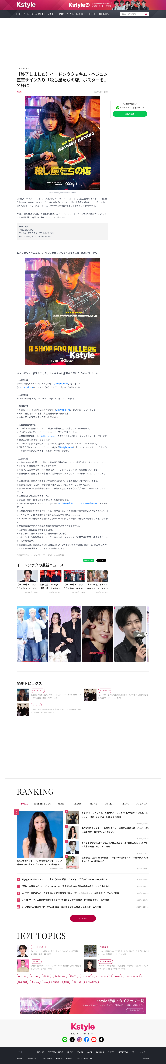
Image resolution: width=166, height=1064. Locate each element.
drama (60, 14)
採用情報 (69, 1058)
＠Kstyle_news (61, 383)
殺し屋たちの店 (59, 976)
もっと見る (83, 918)
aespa (46, 982)
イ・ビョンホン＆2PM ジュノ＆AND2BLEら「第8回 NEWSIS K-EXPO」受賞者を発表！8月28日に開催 (114, 844)
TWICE (66, 982)
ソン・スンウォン (102, 976)
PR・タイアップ (138, 1052)
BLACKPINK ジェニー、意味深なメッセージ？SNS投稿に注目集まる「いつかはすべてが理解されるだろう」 (40, 862)
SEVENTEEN (22, 982)
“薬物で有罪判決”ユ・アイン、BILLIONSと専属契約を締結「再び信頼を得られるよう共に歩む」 (67, 886)
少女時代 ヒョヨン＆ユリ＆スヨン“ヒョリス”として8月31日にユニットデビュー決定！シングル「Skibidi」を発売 (114, 814)
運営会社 (19, 1058)
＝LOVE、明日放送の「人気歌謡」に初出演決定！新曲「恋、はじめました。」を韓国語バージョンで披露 (70, 893)
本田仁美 (56, 982)
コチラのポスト (26, 387)
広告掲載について (32, 1058)
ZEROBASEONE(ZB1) (132, 976)
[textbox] (134, 14)
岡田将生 (73, 976)
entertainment (36, 14)
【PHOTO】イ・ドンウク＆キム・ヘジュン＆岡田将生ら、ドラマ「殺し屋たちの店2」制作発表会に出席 (74, 586)
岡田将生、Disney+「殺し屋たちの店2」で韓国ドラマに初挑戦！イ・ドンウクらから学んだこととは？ (50, 586)
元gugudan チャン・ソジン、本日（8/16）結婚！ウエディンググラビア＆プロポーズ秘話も (65, 879)
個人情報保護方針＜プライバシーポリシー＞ (78, 503)
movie (70, 14)
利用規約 (59, 1058)
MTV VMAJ (34, 976)
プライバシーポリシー (84, 1058)
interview (103, 14)
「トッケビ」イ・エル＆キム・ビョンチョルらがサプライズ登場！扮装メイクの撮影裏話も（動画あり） (97, 586)
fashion (80, 14)
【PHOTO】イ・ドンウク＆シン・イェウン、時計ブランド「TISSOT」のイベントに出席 (27, 586)
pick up (20, 14)
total (24, 804)
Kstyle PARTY (92, 982)
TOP (18, 68)
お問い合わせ (47, 1058)
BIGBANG (116, 976)
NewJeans (35, 982)
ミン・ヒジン (78, 982)
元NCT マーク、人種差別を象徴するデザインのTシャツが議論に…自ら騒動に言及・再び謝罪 (65, 899)
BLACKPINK (22, 976)
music (51, 14)
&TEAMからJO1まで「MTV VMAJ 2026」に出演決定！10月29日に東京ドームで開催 (61, 906)
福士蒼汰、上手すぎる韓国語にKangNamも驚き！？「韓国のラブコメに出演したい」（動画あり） (115, 859)
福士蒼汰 (46, 976)
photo (91, 14)
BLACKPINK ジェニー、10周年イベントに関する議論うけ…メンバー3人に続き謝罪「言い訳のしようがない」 (115, 829)
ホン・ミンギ (86, 976)
